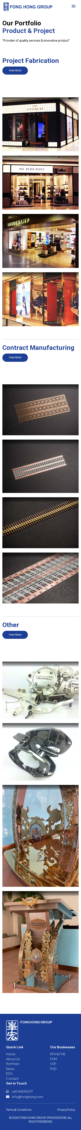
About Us (13, 1059)
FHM (53, 1059)
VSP (53, 1064)
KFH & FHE (57, 1054)
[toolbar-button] (73, 6)
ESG (9, 1073)
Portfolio (12, 1064)
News (10, 1068)
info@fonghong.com (27, 1096)
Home (10, 1054)
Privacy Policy (66, 1109)
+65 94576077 (22, 1091)
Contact (12, 1078)
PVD (53, 1068)
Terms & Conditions (19, 1109)
